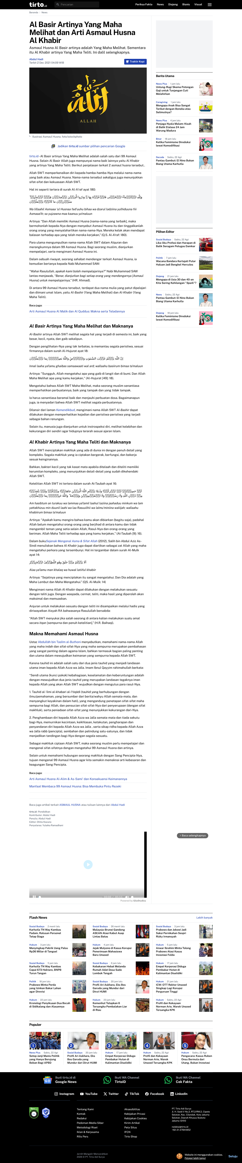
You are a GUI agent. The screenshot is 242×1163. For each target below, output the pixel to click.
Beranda (33, 12)
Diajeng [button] (173, 4)
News (44, 12)
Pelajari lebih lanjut (195, 1158)
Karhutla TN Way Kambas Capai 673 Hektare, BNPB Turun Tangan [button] (45, 970)
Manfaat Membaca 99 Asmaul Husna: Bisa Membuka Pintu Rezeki (75, 786)
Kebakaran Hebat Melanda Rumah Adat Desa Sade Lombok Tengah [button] (109, 970)
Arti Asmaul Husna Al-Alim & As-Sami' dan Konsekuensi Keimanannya (78, 779)
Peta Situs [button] (130, 1127)
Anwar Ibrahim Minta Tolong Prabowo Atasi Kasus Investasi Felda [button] (173, 952)
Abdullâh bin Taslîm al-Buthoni (59, 642)
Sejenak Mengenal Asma (63, 541)
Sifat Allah (89, 541)
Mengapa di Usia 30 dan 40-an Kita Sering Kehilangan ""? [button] (176, 281)
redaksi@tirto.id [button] (180, 1127)
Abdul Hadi (36, 59)
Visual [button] (198, 4)
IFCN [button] (127, 1132)
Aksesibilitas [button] (132, 1109)
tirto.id (33, 156)
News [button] (160, 4)
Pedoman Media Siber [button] (90, 1123)
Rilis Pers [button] (82, 1136)
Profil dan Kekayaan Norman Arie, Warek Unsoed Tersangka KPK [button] (173, 1007)
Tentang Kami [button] (85, 1109)
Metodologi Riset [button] (87, 1127)
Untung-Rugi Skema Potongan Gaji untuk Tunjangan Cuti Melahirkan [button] (174, 91)
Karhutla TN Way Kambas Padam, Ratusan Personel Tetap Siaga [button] (45, 933)
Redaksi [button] (82, 1118)
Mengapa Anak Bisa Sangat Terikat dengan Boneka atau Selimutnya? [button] (173, 109)
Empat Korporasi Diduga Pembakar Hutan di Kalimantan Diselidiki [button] (171, 970)
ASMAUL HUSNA (70, 804)
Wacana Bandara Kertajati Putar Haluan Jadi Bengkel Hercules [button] (176, 263)
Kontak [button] (81, 1114)
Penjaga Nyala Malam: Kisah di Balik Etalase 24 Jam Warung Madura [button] (173, 127)
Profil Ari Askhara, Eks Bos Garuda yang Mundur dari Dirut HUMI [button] (109, 988)
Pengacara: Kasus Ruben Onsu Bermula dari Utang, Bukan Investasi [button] (196, 1059)
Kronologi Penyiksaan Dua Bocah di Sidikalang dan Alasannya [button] (49, 1005)
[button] (38, 4)
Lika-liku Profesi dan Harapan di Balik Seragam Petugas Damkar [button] (175, 244)
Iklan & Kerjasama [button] (88, 1132)
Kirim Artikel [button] (132, 1123)
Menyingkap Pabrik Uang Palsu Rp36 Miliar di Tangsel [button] (48, 950)
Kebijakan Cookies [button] (135, 1118)
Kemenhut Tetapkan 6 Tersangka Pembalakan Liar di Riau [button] (110, 1007)
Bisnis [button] (186, 4)
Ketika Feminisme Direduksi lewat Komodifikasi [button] (173, 144)
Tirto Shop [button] (130, 1136)
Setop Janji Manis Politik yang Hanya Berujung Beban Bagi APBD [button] (44, 1059)
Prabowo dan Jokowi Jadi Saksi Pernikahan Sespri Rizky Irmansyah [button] (171, 933)
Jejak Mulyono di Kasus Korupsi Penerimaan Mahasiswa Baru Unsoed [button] (112, 952)
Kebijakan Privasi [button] (134, 1114)
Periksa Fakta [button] (143, 4)
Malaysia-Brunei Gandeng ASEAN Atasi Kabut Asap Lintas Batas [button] (109, 933)
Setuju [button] (232, 1156)
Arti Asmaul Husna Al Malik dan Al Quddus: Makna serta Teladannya (77, 311)
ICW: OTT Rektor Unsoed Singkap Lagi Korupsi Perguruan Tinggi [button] (171, 988)
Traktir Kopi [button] (137, 61)
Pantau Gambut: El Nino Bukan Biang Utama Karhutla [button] (175, 162)
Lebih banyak (204, 917)
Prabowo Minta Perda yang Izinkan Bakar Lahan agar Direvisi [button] (45, 988)
